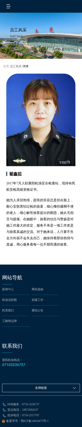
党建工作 (37, 299)
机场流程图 (9, 299)
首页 (6, 66)
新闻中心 (8, 289)
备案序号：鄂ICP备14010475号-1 (27, 421)
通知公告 (37, 310)
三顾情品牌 (9, 321)
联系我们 (8, 310)
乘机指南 (37, 289)
